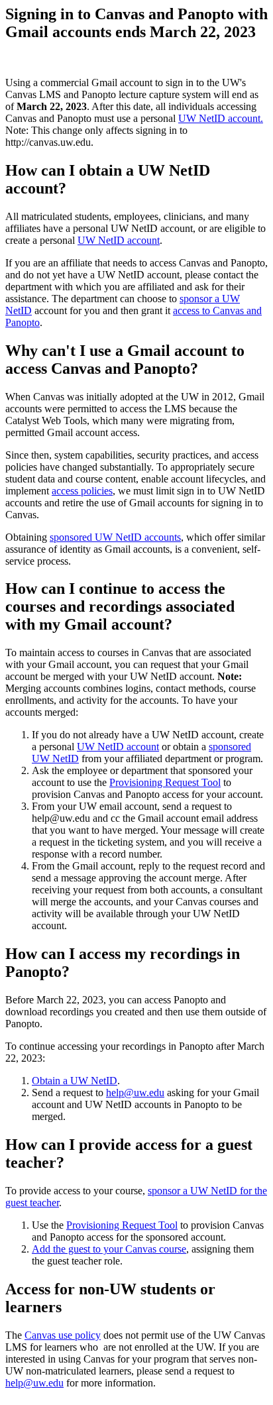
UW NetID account (119, 240)
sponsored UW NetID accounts (115, 537)
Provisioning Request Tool (165, 782)
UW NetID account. (220, 118)
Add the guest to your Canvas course (109, 1249)
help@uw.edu (135, 1092)
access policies (82, 490)
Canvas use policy (63, 1335)
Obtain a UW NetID (74, 1080)
